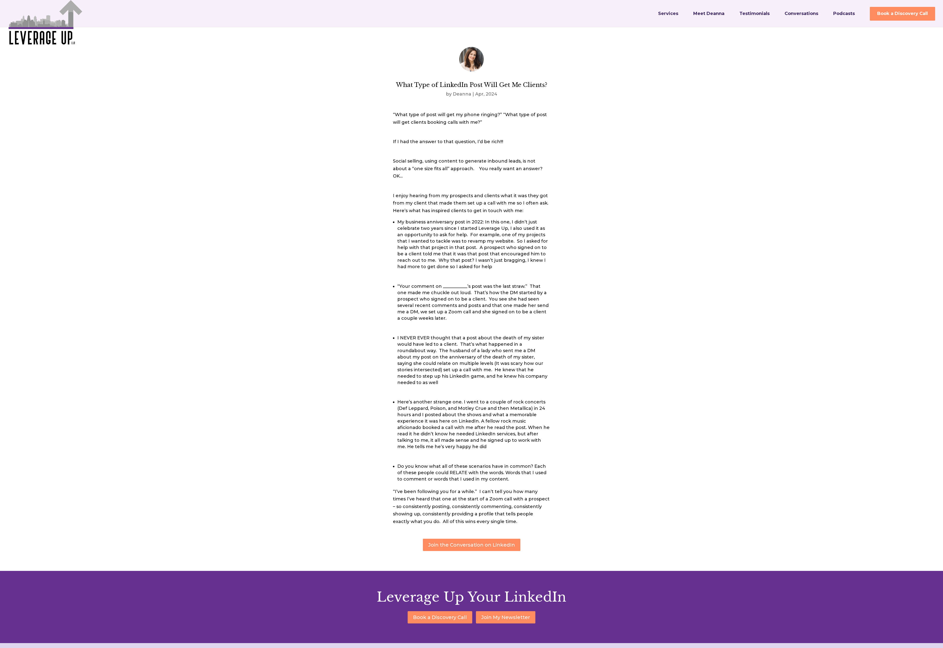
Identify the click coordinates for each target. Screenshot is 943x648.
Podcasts (844, 14)
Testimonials (754, 14)
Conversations (801, 14)
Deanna (462, 94)
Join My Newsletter (505, 617)
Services (668, 14)
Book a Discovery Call (902, 13)
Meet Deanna (708, 14)
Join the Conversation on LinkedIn (471, 545)
